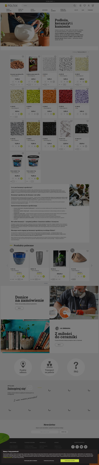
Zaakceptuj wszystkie (70, 460)
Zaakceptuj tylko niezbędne (30, 460)
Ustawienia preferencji (49, 460)
